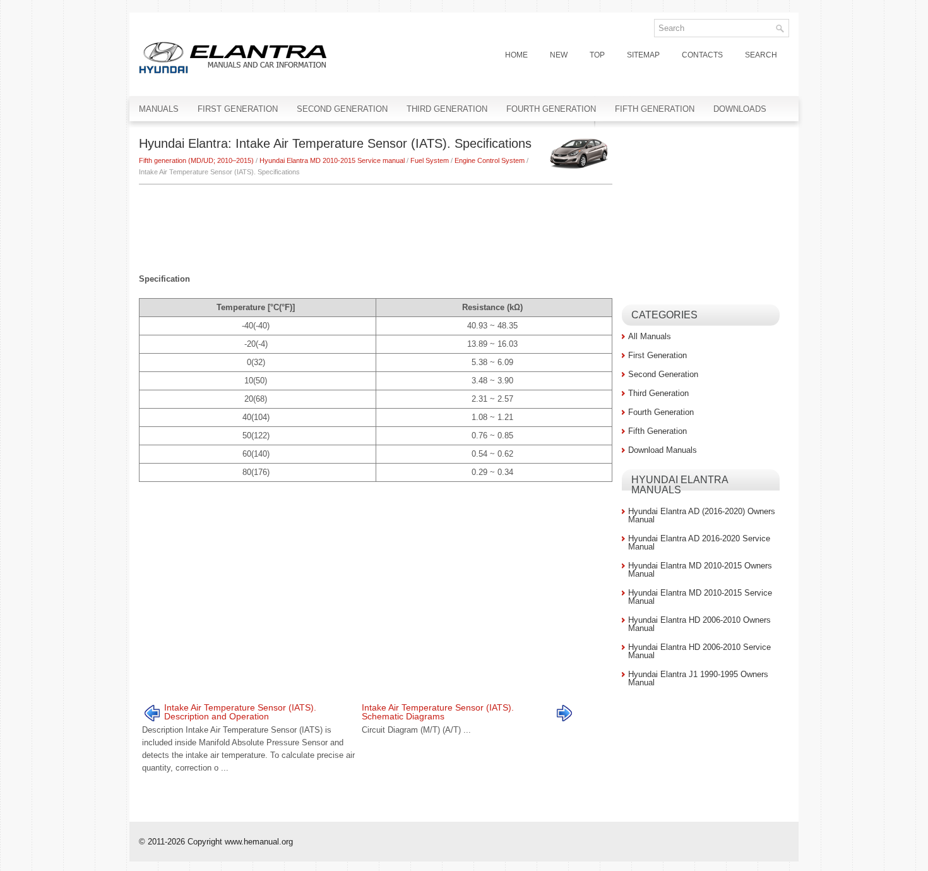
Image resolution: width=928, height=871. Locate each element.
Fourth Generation (551, 109)
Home (516, 55)
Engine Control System (490, 160)
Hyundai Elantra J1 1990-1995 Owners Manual (698, 678)
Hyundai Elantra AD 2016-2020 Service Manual (699, 542)
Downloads (739, 109)
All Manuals (649, 336)
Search (761, 55)
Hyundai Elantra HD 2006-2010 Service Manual (699, 651)
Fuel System (429, 160)
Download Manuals (662, 450)
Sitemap (643, 55)
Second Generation (342, 109)
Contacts (702, 55)
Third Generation (447, 109)
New (559, 55)
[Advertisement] (375, 222)
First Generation (238, 109)
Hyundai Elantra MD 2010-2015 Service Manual (700, 597)
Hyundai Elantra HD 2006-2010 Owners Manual (699, 624)
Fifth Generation (654, 109)
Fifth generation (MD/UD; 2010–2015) (196, 160)
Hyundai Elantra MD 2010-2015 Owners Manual (700, 570)
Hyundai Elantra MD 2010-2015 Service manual (332, 160)
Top (597, 55)
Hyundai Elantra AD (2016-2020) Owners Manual (701, 515)
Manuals (159, 109)
